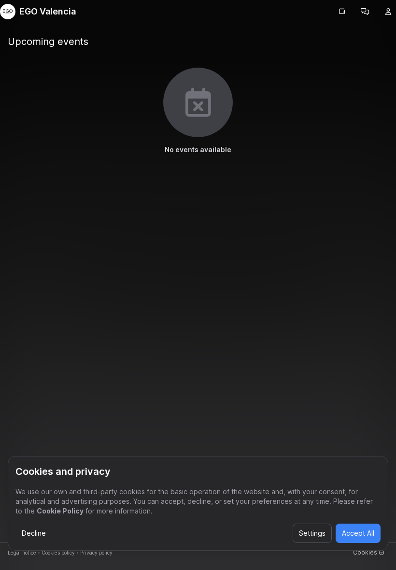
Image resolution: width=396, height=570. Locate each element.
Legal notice (22, 553)
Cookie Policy (60, 511)
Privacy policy (96, 553)
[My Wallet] (342, 11)
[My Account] (388, 11)
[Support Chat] (365, 11)
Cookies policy (58, 553)
